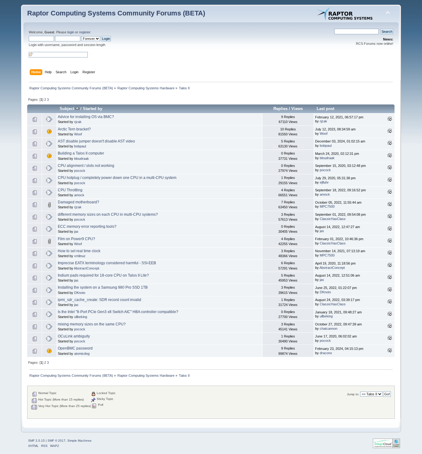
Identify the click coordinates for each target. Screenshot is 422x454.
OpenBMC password (75, 348)
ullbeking (80, 317)
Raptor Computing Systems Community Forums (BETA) (116, 13)
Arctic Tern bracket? (74, 129)
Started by (92, 108)
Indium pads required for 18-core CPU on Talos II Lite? (103, 275)
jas (76, 231)
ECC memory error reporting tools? (87, 226)
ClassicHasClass (333, 219)
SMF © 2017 (56, 440)
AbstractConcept (86, 268)
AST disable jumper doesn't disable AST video (96, 141)
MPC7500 (327, 206)
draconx (326, 353)
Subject (67, 108)
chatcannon (328, 328)
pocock (79, 170)
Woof (78, 134)
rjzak (78, 122)
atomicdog (82, 353)
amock (79, 195)
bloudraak (81, 158)
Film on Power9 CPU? (76, 239)
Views (297, 108)
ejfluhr (324, 182)
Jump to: (353, 394)
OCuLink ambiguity (74, 336)
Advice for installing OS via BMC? (86, 117)
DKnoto (79, 293)
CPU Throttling (70, 190)
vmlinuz (80, 256)
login (70, 32)
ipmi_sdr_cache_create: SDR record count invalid (99, 300)
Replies (280, 108)
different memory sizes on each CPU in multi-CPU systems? (108, 214)
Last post (325, 108)
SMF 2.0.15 (36, 440)
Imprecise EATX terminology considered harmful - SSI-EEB (107, 263)
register (84, 32)
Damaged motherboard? (78, 202)
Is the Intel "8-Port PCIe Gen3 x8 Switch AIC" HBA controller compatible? (118, 312)
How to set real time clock (79, 251)
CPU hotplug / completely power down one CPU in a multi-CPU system (117, 178)
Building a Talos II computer (81, 153)
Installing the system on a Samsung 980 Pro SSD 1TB (103, 287)
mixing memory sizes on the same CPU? (92, 324)
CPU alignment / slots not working (86, 165)
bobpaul (80, 146)
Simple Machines (79, 440)
